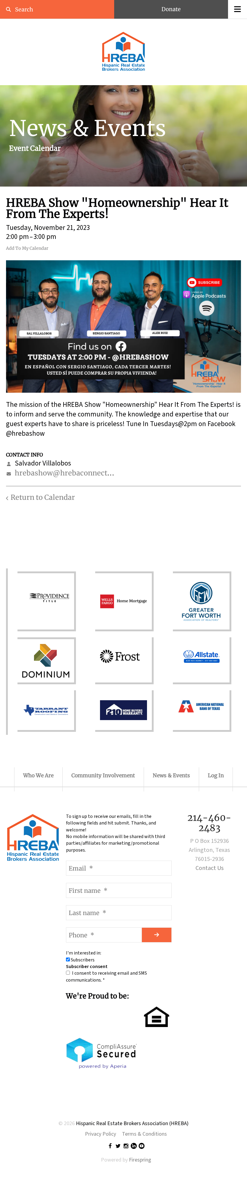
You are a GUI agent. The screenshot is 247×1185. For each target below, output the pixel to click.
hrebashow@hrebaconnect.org (68, 473)
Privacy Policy (100, 1134)
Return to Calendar (43, 497)
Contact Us (209, 868)
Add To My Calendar (27, 248)
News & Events (171, 775)
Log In (216, 775)
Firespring (140, 1160)
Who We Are (38, 775)
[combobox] (49, 9)
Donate (171, 9)
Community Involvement (103, 775)
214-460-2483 (209, 823)
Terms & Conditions (144, 1134)
